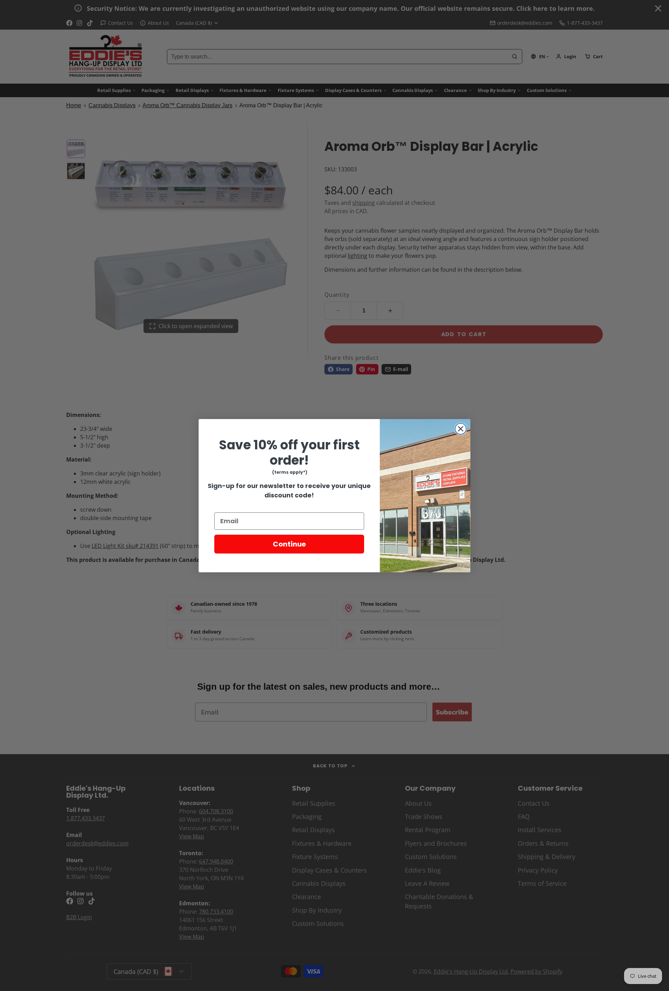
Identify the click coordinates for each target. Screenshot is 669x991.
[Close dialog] (460, 428)
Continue (289, 544)
